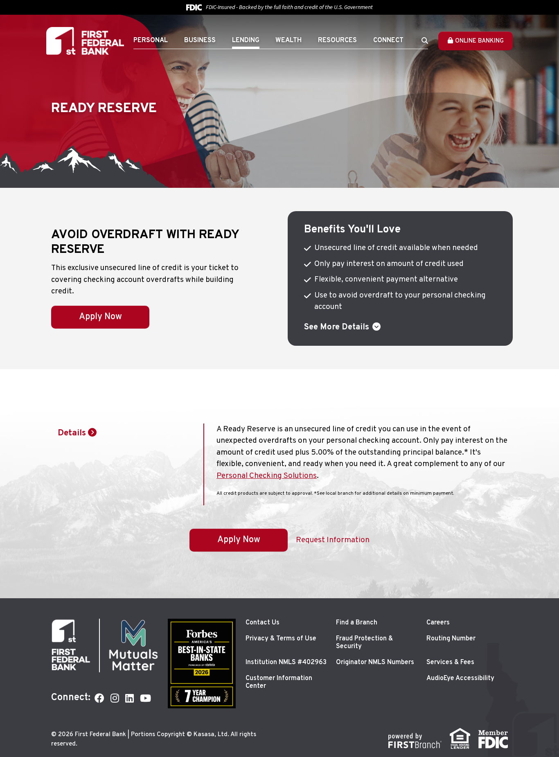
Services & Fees (450, 662)
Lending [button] (245, 40)
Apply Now (100, 316)
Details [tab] (72, 433)
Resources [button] (337, 40)
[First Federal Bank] (85, 41)
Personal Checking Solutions (266, 476)
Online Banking (479, 41)
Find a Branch (356, 623)
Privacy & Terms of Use (281, 639)
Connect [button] (388, 40)
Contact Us (263, 623)
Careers (438, 623)
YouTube (145, 698)
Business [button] (200, 40)
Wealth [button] (288, 40)
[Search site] (425, 40)
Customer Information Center (279, 682)
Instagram (114, 698)
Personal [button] (150, 40)
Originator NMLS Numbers (375, 662)
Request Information (333, 540)
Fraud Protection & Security (364, 643)
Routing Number (451, 639)
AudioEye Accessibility (460, 678)
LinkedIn (129, 698)
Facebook (99, 698)
